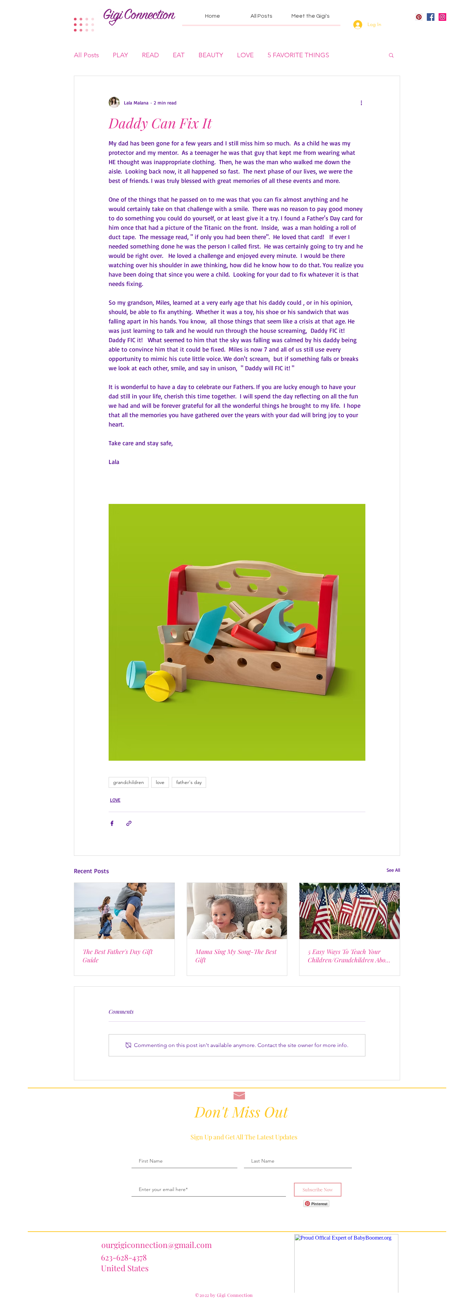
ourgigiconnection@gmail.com (156, 1244)
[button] (391, 55)
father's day (189, 782)
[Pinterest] (419, 17)
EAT (179, 55)
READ (150, 55)
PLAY (120, 55)
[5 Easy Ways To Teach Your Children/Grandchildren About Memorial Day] (349, 911)
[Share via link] (129, 823)
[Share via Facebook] (112, 823)
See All (393, 870)
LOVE (245, 55)
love (160, 782)
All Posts (86, 55)
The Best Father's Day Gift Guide (118, 955)
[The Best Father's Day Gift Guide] (124, 911)
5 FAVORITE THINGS (298, 55)
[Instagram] (442, 17)
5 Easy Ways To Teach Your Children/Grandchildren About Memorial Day (349, 955)
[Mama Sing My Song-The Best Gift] (237, 911)
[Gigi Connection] (430, 17)
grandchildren (128, 782)
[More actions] (361, 102)
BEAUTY (210, 55)
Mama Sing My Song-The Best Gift (236, 955)
